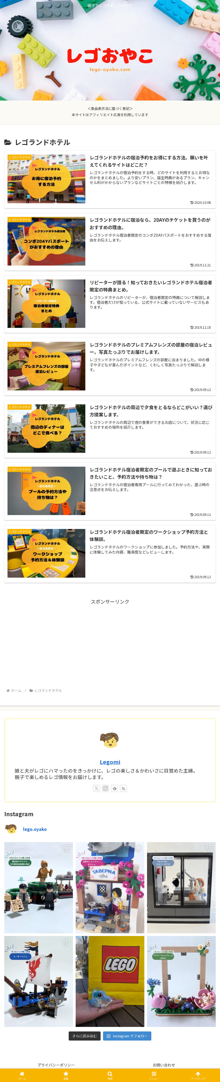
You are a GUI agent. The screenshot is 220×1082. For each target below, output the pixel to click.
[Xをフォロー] (96, 788)
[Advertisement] (110, 643)
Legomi (110, 762)
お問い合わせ (164, 1065)
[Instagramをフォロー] (105, 788)
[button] (203, 853)
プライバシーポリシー (56, 1065)
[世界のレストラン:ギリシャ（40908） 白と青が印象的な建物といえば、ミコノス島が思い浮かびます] (110, 887)
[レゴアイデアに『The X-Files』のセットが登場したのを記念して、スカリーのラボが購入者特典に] (181, 887)
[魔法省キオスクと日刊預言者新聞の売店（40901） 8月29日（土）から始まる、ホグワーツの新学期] (38, 887)
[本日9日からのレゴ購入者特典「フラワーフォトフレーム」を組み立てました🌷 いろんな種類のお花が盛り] (181, 981)
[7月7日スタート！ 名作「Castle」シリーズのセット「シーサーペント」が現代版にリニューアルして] (38, 981)
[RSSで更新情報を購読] (123, 788)
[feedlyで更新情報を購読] (114, 788)
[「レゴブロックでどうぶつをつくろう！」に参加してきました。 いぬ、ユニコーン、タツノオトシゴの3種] (110, 981)
